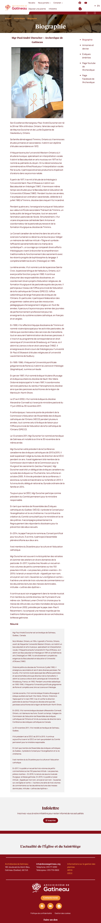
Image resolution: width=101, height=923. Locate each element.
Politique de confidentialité (41, 913)
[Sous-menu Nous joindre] (50, 2)
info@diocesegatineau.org (48, 864)
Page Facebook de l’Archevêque (88, 79)
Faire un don (51, 920)
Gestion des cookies (62, 913)
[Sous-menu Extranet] (62, 2)
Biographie (87, 39)
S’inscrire (51, 820)
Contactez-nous (50, 898)
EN (98, 5)
